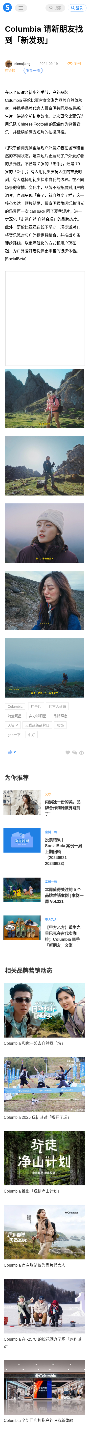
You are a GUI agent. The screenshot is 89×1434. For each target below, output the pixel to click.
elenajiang (22, 64)
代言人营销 (57, 706)
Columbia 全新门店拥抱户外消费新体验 (38, 1420)
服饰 (60, 725)
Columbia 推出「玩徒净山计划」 (32, 1191)
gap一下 (14, 735)
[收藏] (67, 752)
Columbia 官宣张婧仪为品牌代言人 (34, 1265)
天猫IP (13, 725)
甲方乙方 (51, 920)
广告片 (36, 706)
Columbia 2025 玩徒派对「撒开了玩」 (37, 1117)
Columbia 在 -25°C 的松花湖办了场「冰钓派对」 (42, 1343)
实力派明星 (37, 716)
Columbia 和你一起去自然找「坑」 (34, 1043)
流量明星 (15, 716)
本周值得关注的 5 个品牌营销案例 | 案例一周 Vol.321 (64, 895)
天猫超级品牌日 (37, 725)
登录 (79, 8)
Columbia (15, 706)
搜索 (57, 8)
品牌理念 (60, 716)
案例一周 (51, 832)
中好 (31, 735)
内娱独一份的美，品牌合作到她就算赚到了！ (63, 808)
